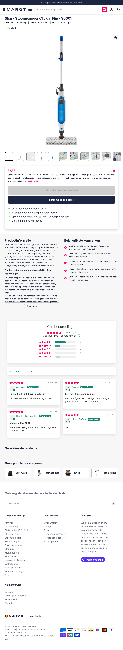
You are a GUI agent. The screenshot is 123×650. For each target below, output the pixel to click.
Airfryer (9, 522)
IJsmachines (11, 526)
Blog (46, 530)
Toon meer (32, 306)
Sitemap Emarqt (52, 541)
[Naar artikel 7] (74, 156)
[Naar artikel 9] (95, 156)
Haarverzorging (13, 567)
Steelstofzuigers (13, 534)
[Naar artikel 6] (63, 156)
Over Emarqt (50, 522)
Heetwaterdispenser (16, 560)
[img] (16, 382)
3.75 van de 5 (69, 332)
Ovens (8, 575)
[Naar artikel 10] (106, 156)
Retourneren (11, 599)
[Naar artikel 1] (9, 156)
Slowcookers (12, 556)
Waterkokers (11, 564)
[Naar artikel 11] (117, 156)
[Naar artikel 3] (30, 156)
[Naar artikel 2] (20, 156)
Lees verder (33, 181)
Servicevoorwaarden (55, 534)
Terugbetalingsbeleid (55, 537)
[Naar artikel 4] (41, 156)
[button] (45, 342)
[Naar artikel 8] (84, 156)
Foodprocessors (13, 545)
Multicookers (12, 552)
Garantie (9, 603)
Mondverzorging (13, 571)
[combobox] (68, 9)
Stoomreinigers (13, 537)
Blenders (9, 549)
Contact (48, 526)
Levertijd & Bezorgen (16, 595)
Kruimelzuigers (13, 541)
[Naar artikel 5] (52, 156)
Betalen (9, 591)
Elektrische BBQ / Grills (17, 530)
